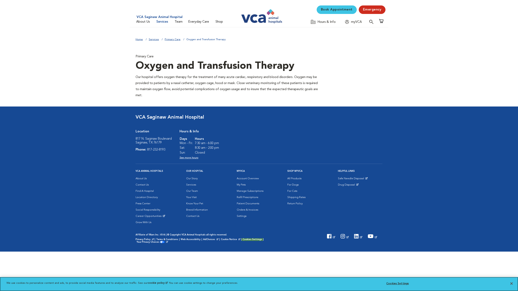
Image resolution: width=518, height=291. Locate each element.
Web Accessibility (191, 239)
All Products (294, 178)
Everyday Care (198, 21)
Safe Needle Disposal (351, 179)
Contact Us (142, 184)
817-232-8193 (156, 149)
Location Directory (147, 197)
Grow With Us (143, 222)
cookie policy (158, 283)
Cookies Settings (252, 239)
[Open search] (372, 21)
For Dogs (293, 184)
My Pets (241, 184)
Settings (241, 216)
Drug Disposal (348, 185)
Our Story (192, 178)
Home (139, 39)
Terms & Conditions (167, 239)
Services (162, 21)
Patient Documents (248, 203)
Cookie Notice (231, 239)
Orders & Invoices (247, 210)
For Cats (292, 191)
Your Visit (191, 197)
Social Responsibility (148, 210)
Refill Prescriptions (247, 197)
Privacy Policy (145, 239)
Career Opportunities (149, 217)
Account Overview (248, 178)
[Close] (511, 283)
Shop (219, 21)
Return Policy (295, 203)
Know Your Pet (194, 203)
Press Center (143, 203)
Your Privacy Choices (149, 242)
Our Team (192, 191)
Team (179, 21)
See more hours (188, 157)
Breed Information (197, 210)
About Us (143, 21)
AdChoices (211, 239)
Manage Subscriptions (250, 191)
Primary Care (172, 39)
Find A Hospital (145, 191)
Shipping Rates (296, 197)
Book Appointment (336, 9)
